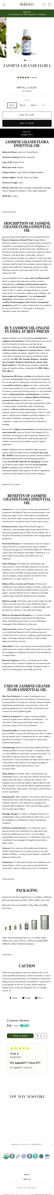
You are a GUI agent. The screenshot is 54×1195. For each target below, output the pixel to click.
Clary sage (32, 190)
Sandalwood (38, 187)
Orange (47, 187)
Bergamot (13, 190)
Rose (20, 187)
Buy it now (27, 123)
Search (27, 1174)
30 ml (12, 105)
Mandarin (22, 190)
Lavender (27, 187)
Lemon (5, 190)
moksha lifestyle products (27, 1144)
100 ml (22, 105)
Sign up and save (27, 1188)
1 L (43, 105)
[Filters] (37, 1035)
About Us (27, 1179)
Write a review (20, 1035)
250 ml (34, 105)
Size (27, 100)
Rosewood (42, 190)
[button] (23, 77)
